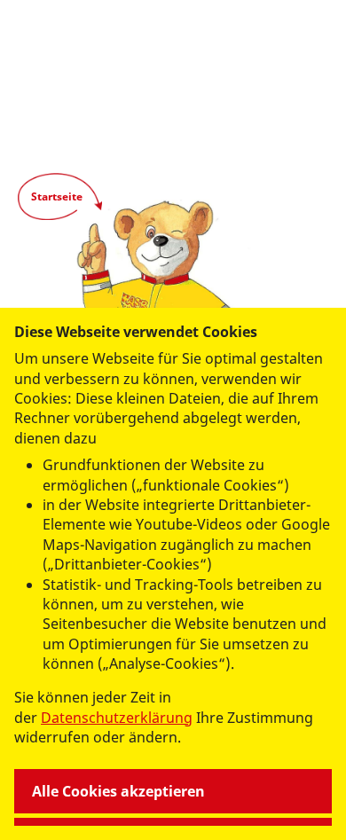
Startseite (57, 196)
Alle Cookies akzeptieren (118, 791)
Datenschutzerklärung (117, 717)
